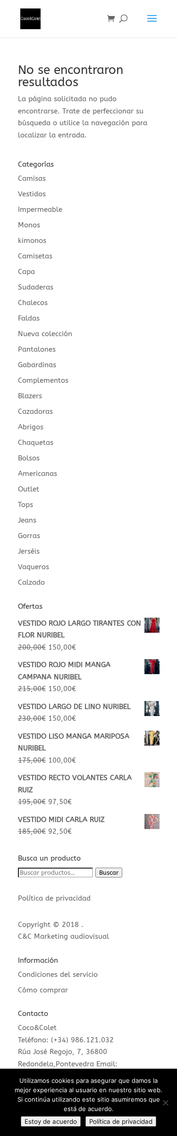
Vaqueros (33, 567)
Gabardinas (37, 365)
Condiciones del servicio (58, 974)
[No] (165, 1102)
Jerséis (29, 551)
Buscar (108, 872)
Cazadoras (35, 411)
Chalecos (33, 302)
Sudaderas (35, 287)
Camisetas (35, 256)
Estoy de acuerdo (51, 1121)
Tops (25, 504)
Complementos (43, 380)
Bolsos (29, 458)
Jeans (27, 520)
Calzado (31, 582)
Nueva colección (45, 334)
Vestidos (32, 194)
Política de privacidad (54, 898)
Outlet (28, 489)
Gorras (29, 536)
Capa (26, 271)
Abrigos (30, 427)
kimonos (32, 240)
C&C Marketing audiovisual (63, 936)
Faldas (29, 318)
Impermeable (40, 209)
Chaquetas (35, 442)
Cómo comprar (43, 990)
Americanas (37, 473)
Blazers (30, 396)
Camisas (32, 178)
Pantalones (37, 349)
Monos (29, 225)
